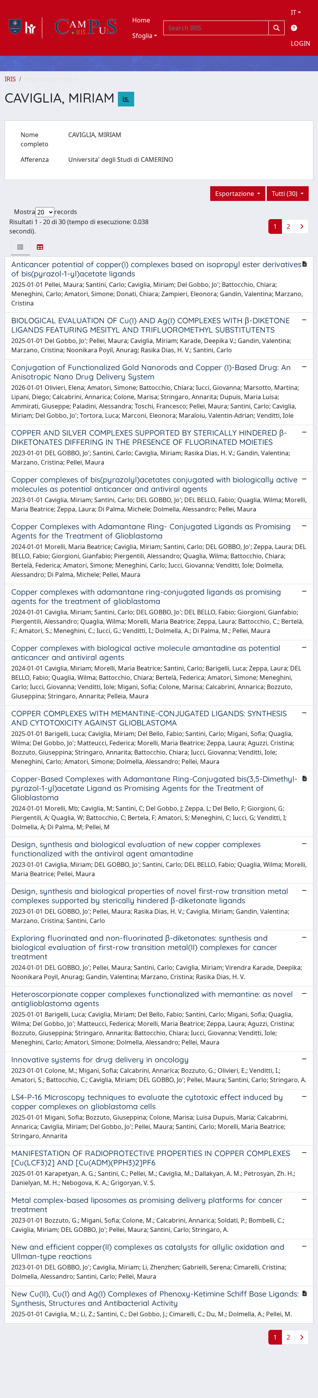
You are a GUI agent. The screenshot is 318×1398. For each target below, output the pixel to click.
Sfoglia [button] (142, 35)
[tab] (20, 247)
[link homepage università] (85, 27)
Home (141, 20)
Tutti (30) (285, 193)
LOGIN (300, 43)
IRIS (10, 79)
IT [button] (293, 12)
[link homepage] (23, 27)
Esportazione (235, 193)
